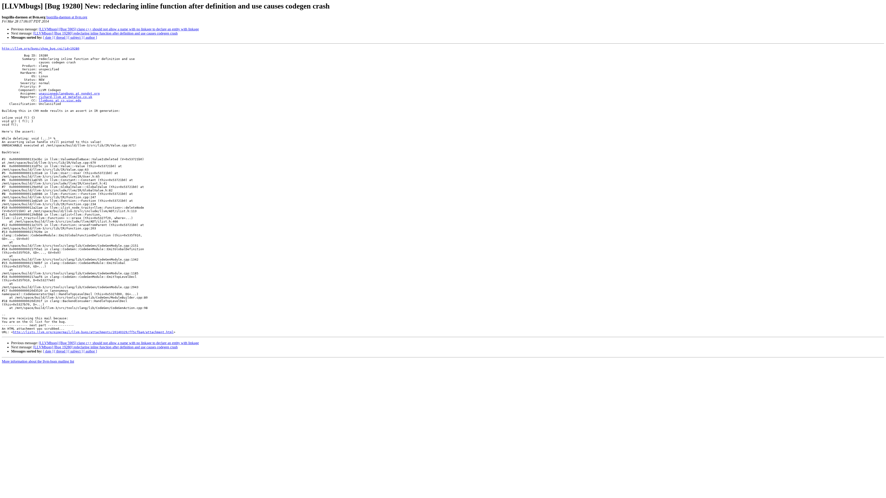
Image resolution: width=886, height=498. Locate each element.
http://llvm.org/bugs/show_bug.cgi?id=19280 (40, 48)
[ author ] (90, 37)
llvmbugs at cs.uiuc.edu (60, 100)
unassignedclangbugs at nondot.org (69, 93)
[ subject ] (75, 37)
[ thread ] (60, 37)
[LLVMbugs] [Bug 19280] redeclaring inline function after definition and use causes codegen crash (105, 33)
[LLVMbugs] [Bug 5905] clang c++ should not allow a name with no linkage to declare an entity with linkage (119, 29)
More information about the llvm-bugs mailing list (38, 361)
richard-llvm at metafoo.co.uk (65, 97)
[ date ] (48, 37)
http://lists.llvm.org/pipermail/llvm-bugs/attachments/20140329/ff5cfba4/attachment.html (93, 332)
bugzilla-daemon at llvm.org (66, 17)
